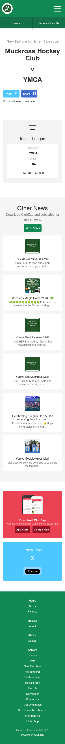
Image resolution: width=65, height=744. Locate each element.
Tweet (8, 94)
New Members (32, 666)
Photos (32, 635)
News (16, 23)
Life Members (32, 677)
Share (26, 94)
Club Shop (32, 721)
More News (32, 228)
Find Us (32, 688)
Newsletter (32, 693)
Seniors (32, 649)
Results (32, 620)
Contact (32, 640)
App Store (22, 529)
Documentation (33, 704)
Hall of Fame (32, 682)
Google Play (41, 529)
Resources (32, 699)
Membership (32, 715)
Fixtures (32, 611)
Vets (32, 660)
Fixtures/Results (48, 23)
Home (32, 600)
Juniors (32, 655)
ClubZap (39, 735)
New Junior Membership (32, 710)
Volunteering (32, 671)
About (32, 626)
